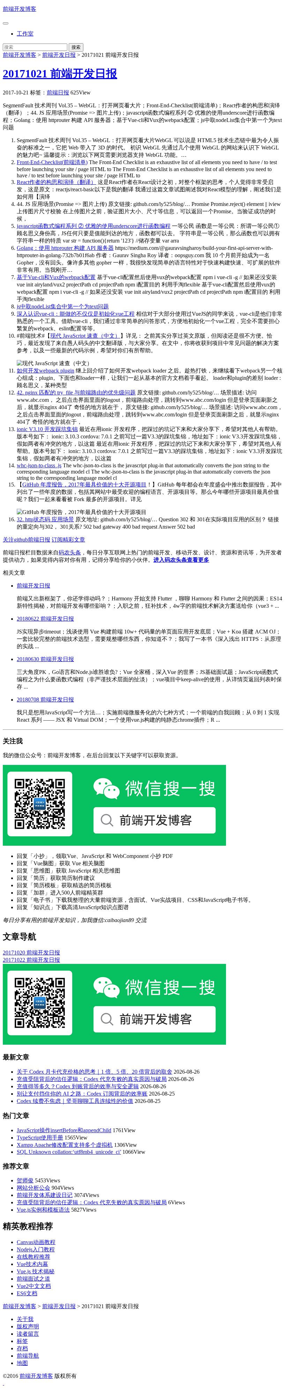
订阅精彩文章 (68, 540)
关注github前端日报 (26, 540)
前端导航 (28, 1356)
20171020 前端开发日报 (31, 953)
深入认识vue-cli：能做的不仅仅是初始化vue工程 (76, 314)
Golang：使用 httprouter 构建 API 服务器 (65, 248)
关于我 (25, 1319)
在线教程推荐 (33, 1257)
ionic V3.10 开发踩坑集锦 (47, 429)
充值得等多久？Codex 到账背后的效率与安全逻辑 (78, 1086)
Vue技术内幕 (32, 1264)
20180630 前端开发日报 (45, 659)
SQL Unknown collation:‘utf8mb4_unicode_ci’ (69, 1152)
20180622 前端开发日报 (45, 619)
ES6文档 (27, 1293)
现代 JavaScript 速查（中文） (85, 336)
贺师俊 (25, 1180)
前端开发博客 (19, 9)
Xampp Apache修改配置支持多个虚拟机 (65, 1145)
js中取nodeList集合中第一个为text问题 (63, 306)
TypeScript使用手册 (40, 1138)
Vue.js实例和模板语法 (43, 1210)
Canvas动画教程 (36, 1242)
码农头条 (70, 552)
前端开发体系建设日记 (45, 1195)
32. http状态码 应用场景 (45, 519)
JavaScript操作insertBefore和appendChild (64, 1130)
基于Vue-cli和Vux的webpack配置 (56, 277)
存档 (22, 1348)
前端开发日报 (59, 55)
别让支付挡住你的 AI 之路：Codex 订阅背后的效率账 (82, 1094)
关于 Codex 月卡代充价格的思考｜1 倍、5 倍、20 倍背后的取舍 (94, 1072)
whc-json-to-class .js (39, 465)
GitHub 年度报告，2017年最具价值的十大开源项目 (84, 485)
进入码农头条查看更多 (181, 560)
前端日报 (58, 92)
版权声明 (28, 1326)
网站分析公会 (33, 1188)
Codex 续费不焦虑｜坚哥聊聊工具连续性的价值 (75, 1101)
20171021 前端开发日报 (60, 73)
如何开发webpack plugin (45, 371)
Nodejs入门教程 (36, 1249)
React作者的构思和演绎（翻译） (56, 182)
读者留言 (28, 1334)
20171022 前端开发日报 (31, 960)
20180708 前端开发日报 (45, 700)
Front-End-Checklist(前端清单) (52, 162)
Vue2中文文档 (34, 1286)
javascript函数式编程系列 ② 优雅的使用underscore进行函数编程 (94, 226)
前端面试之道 (33, 1279)
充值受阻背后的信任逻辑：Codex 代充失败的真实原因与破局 (92, 1079)
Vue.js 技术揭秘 (35, 1271)
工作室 (25, 34)
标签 (22, 1341)
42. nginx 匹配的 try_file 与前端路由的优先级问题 (76, 393)
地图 (22, 1363)
